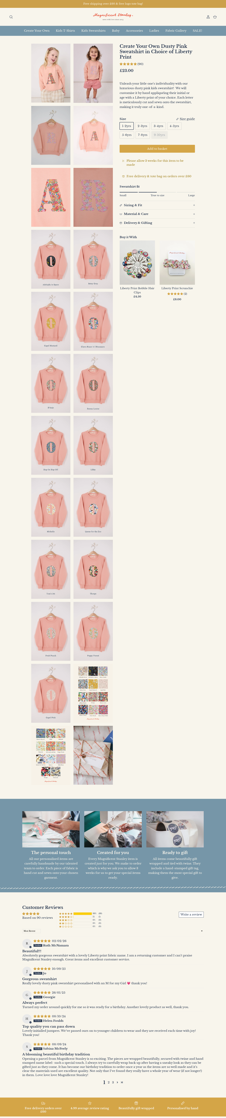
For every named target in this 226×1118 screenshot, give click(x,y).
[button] (128, 64)
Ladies (154, 30)
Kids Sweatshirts (93, 30)
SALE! (197, 30)
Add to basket (157, 148)
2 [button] (109, 1082)
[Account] (207, 17)
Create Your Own (37, 30)
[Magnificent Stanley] (113, 17)
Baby (116, 30)
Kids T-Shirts (65, 30)
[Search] (11, 17)
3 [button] (113, 1082)
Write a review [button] (191, 914)
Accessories (134, 30)
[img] (42, 941)
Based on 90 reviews (37, 918)
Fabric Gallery (175, 30)
